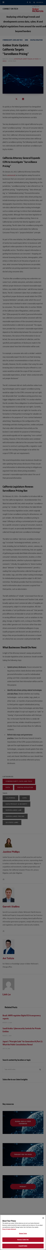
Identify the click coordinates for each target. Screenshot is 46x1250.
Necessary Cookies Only (23, 1240)
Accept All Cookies (23, 1246)
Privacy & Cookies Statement (9, 1229)
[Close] (43, 1218)
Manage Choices (23, 1233)
